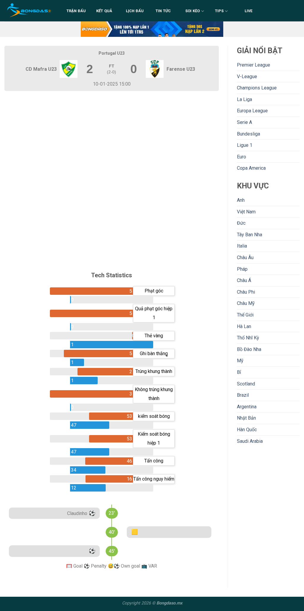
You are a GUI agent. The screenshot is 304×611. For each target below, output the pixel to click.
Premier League (253, 65)
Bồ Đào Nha (249, 349)
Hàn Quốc (247, 429)
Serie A (244, 122)
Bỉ (239, 372)
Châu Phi (246, 292)
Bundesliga (248, 134)
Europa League (252, 111)
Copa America (251, 168)
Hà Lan (244, 326)
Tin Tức (163, 11)
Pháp (242, 269)
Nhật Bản (246, 418)
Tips (219, 11)
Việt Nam (246, 212)
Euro (241, 157)
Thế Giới (245, 315)
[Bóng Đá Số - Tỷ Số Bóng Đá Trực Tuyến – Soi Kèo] (29, 10)
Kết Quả (104, 11)
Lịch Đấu (135, 11)
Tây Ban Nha (249, 234)
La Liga (244, 99)
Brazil (243, 395)
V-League (247, 76)
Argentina (246, 407)
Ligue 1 (244, 145)
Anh (241, 200)
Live (249, 11)
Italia (242, 246)
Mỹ (240, 360)
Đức (241, 223)
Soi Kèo (192, 11)
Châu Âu (245, 257)
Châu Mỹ (246, 303)
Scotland (246, 384)
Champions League (257, 88)
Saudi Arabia (250, 441)
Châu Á (244, 280)
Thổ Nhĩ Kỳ (248, 338)
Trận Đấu (76, 11)
